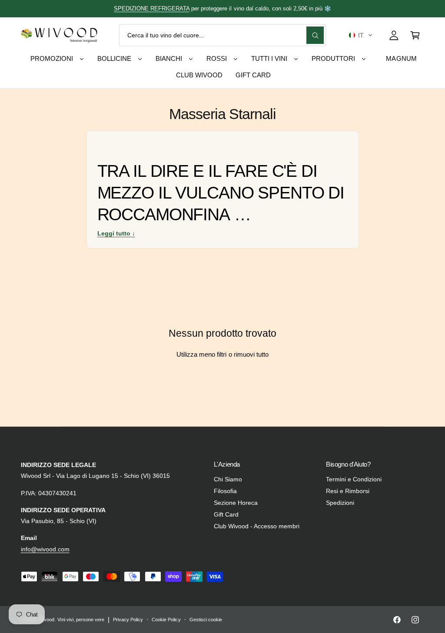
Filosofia (225, 491)
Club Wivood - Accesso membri (256, 526)
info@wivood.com (45, 549)
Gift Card (226, 514)
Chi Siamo (228, 479)
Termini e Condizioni (354, 479)
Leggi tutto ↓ (116, 233)
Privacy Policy (128, 619)
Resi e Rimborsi (347, 491)
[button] (360, 35)
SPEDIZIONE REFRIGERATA (151, 8)
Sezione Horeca (236, 503)
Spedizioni (340, 503)
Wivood (46, 619)
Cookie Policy (166, 619)
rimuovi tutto (251, 354)
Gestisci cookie (205, 619)
